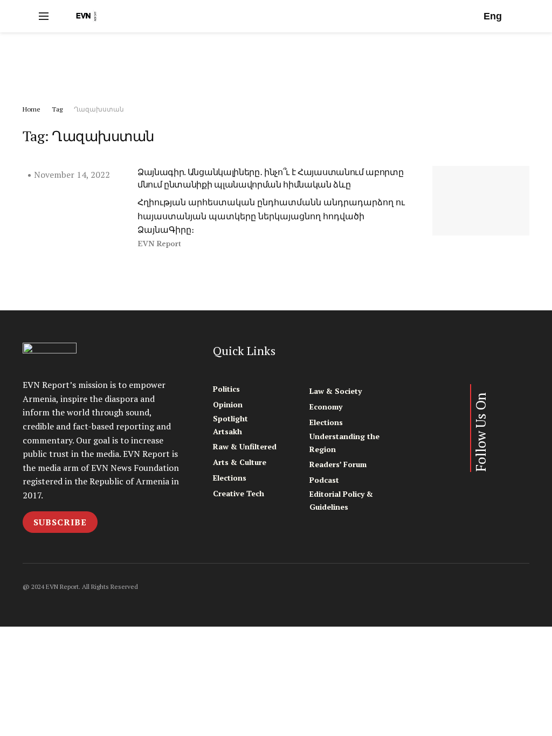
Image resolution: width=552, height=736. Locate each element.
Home (31, 109)
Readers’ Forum (338, 464)
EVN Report (159, 244)
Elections (229, 478)
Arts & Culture (239, 462)
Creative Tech (238, 493)
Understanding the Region (344, 442)
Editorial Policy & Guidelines (341, 500)
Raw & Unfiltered (245, 446)
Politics (226, 389)
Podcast (324, 480)
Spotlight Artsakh (230, 424)
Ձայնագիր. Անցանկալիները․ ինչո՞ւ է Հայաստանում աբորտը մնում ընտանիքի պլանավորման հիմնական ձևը (270, 178)
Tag (57, 109)
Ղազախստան (99, 109)
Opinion (228, 404)
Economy (325, 406)
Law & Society (335, 391)
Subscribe (60, 522)
